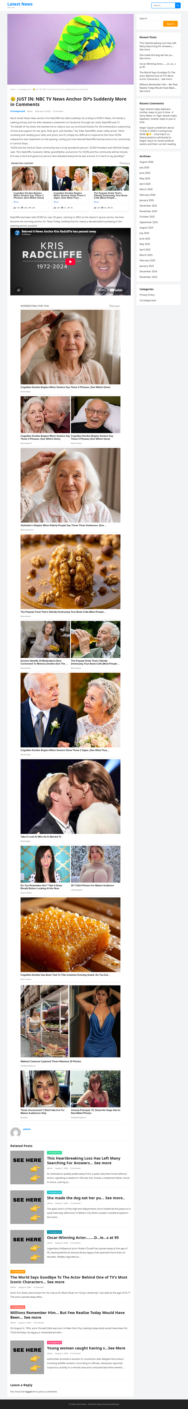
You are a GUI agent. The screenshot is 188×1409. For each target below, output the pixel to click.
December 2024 (148, 271)
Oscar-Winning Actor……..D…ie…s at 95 (83, 1237)
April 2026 (145, 183)
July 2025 (144, 233)
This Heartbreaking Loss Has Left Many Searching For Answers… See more (83, 1160)
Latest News (20, 4)
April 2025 (145, 249)
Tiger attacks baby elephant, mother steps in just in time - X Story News (156, 112)
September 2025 (149, 222)
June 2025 (145, 238)
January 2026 (147, 200)
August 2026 (146, 162)
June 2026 (145, 172)
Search (143, 18)
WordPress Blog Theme (98, 1404)
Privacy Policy (147, 294)
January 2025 (147, 266)
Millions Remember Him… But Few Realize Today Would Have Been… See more (67, 1315)
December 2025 (148, 205)
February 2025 (147, 260)
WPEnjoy (115, 1404)
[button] (70, 49)
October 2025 (147, 216)
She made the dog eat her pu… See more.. (86, 1197)
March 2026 (146, 189)
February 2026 (147, 194)
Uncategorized (24, 89)
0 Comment (58, 111)
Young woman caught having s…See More (86, 1348)
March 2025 (146, 255)
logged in (30, 1391)
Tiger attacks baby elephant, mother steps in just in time (158, 119)
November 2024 (148, 277)
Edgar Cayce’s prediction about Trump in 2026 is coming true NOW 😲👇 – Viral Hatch (157, 131)
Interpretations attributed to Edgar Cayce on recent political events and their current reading (158, 141)
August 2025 (146, 227)
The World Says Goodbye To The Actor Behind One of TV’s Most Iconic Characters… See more (68, 1279)
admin (30, 111)
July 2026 (144, 167)
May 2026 (145, 178)
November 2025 (148, 211)
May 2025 (145, 244)
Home (12, 89)
